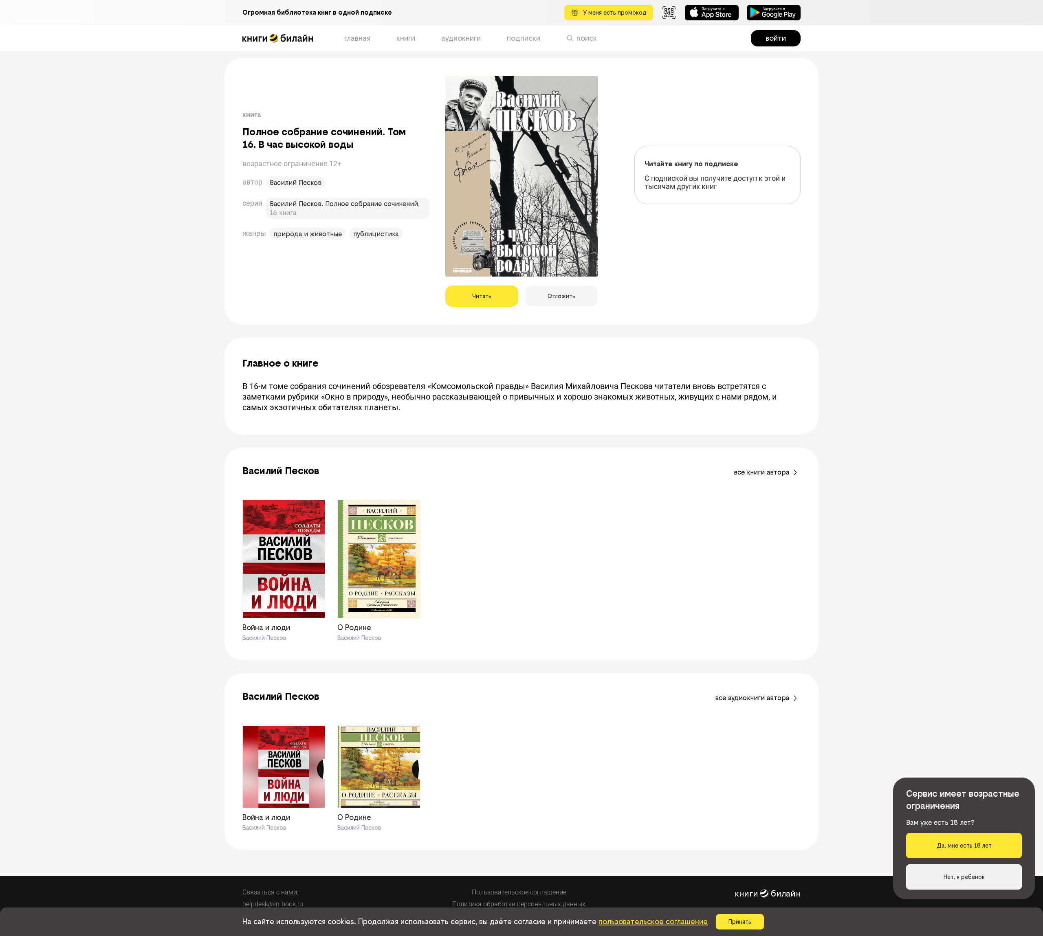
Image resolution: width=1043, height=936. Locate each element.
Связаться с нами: (270, 892)
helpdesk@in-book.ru (272, 904)
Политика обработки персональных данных (518, 904)
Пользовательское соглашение (519, 892)
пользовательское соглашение (653, 921)
